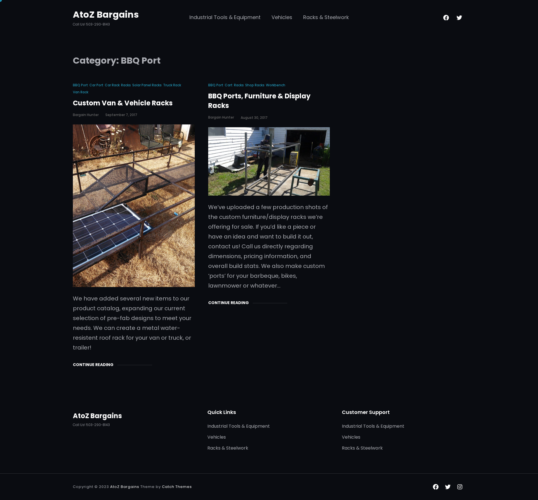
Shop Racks (255, 85)
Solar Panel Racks (147, 85)
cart (229, 85)
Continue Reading (93, 364)
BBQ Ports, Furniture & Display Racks (259, 100)
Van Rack (80, 92)
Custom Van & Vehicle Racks (123, 103)
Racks (126, 85)
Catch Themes (177, 486)
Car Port (96, 85)
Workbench (275, 85)
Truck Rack (172, 85)
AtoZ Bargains (106, 14)
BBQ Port (80, 85)
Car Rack (112, 85)
